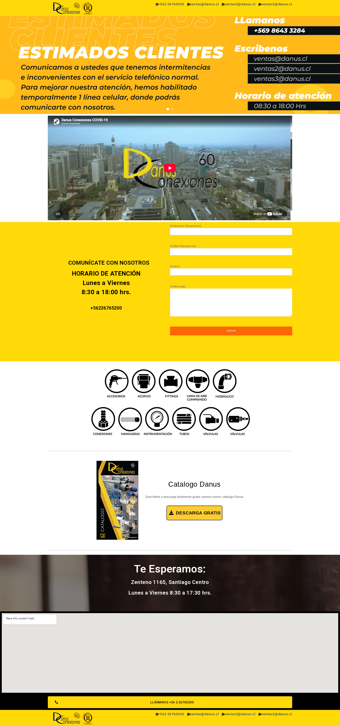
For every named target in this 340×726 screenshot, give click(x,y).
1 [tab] (167, 109)
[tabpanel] (170, 65)
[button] (170, 702)
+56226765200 (106, 308)
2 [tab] (172, 109)
